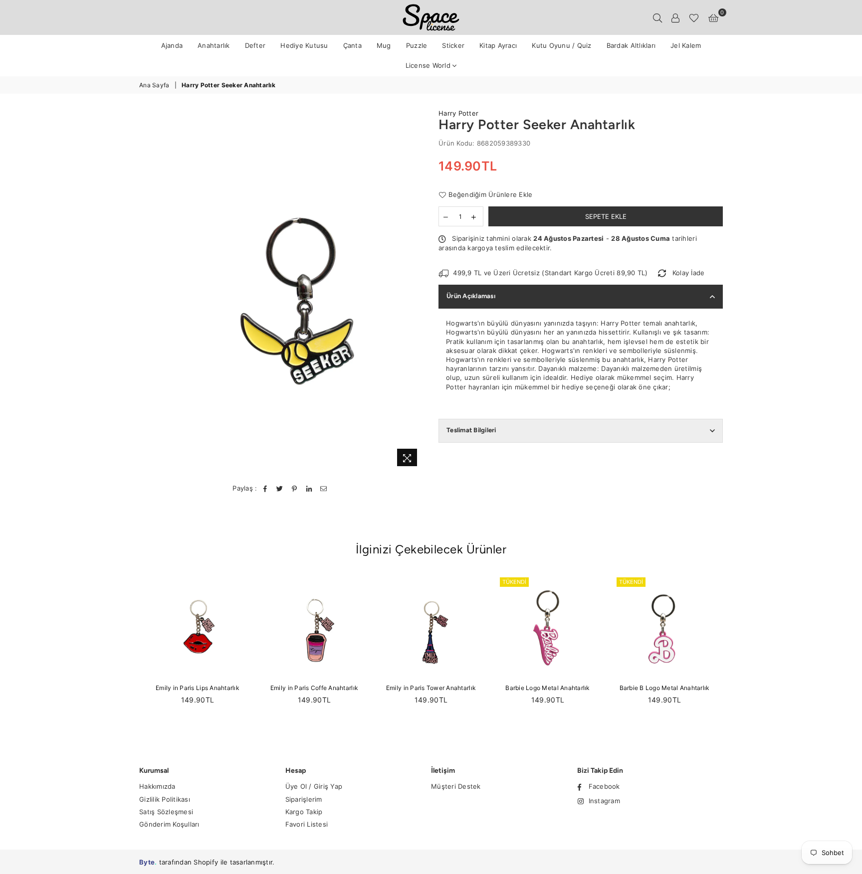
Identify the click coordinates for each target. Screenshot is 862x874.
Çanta (352, 45)
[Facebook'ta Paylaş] (265, 488)
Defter (255, 45)
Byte (147, 862)
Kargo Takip (304, 812)
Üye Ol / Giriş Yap (314, 786)
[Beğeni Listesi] (693, 17)
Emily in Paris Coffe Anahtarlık (314, 688)
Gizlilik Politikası (164, 799)
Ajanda (172, 45)
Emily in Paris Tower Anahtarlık (431, 688)
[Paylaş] (309, 488)
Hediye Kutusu (304, 45)
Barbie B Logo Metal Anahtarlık (665, 688)
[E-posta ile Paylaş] (324, 488)
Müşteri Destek (456, 786)
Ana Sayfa (154, 85)
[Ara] (657, 17)
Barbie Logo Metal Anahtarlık (547, 688)
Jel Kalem (685, 45)
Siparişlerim (303, 799)
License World (429, 65)
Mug (384, 45)
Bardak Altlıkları (631, 45)
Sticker (453, 45)
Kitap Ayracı (498, 45)
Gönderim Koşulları (169, 824)
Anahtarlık (214, 45)
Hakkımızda (157, 786)
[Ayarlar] (675, 17)
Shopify (206, 862)
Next (734, 649)
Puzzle (417, 45)
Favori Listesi (306, 824)
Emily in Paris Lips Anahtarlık (197, 688)
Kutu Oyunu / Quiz (561, 45)
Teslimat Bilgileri (471, 430)
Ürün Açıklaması (470, 296)
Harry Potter (458, 113)
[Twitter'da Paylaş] (280, 488)
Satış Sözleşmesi (166, 812)
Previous (128, 649)
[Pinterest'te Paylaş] (294, 488)
